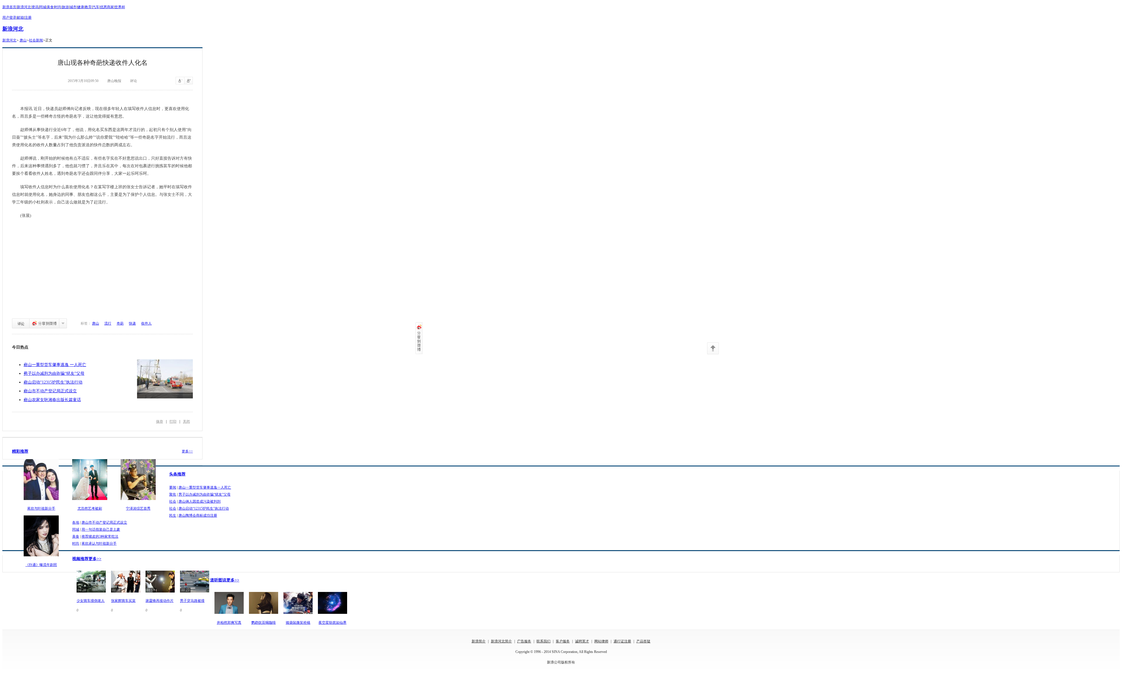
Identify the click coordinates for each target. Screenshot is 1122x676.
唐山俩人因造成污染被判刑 (200, 501)
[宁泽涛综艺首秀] (138, 500)
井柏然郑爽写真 (229, 623)
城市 (73, 7)
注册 (28, 17)
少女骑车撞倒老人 (91, 601)
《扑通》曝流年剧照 (41, 565)
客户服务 (563, 641)
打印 (172, 421)
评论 (21, 323)
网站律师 (601, 641)
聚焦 (172, 494)
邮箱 (20, 17)
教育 (88, 7)
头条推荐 (177, 474)
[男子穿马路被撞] (194, 593)
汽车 (95, 7)
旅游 (65, 7)
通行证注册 (622, 641)
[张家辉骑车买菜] (125, 593)
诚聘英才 (582, 641)
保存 (159, 421)
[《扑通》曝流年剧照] (41, 557)
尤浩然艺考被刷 (89, 508)
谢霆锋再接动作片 (160, 601)
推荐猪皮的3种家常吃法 (100, 536)
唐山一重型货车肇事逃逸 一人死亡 (55, 365)
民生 (172, 515)
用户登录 (9, 17)
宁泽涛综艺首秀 (138, 508)
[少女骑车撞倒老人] (91, 593)
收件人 (146, 323)
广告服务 (524, 641)
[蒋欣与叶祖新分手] (41, 500)
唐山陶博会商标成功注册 (198, 515)
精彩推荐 (20, 451)
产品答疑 (643, 641)
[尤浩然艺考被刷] (89, 500)
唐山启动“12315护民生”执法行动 (53, 382)
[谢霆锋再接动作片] (160, 593)
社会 (172, 501)
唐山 (23, 40)
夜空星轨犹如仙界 (332, 623)
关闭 (186, 421)
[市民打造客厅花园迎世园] (165, 378)
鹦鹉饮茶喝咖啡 (263, 623)
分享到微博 (44, 323)
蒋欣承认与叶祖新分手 (99, 543)
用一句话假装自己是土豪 (101, 529)
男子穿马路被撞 (192, 601)
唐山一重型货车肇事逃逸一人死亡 (205, 487)
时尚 (57, 7)
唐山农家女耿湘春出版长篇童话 (52, 400)
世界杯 (120, 7)
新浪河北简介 (501, 641)
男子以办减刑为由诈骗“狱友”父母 (54, 373)
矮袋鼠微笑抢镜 (298, 623)
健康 (80, 7)
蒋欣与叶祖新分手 (41, 508)
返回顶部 (713, 348)
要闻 (172, 487)
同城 (42, 7)
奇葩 (120, 323)
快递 (132, 323)
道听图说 (218, 580)
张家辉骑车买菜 (123, 601)
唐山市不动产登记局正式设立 (50, 391)
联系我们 (543, 641)
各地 (75, 522)
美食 (50, 7)
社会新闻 (36, 40)
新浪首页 (9, 7)
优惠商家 (107, 7)
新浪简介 (479, 641)
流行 (107, 323)
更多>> (187, 451)
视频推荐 (80, 558)
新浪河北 (24, 7)
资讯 (35, 7)
